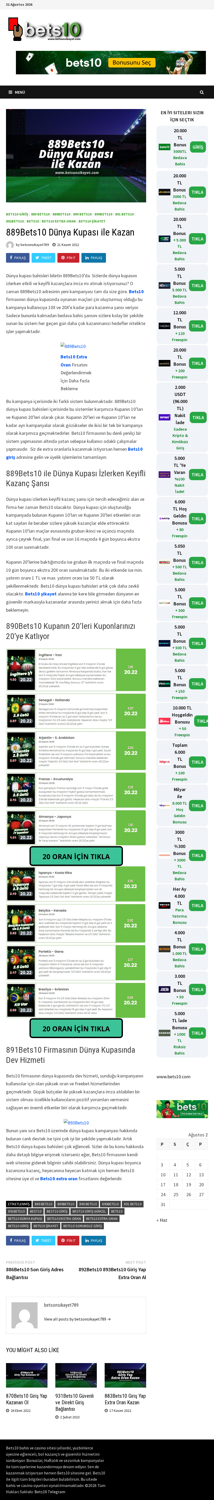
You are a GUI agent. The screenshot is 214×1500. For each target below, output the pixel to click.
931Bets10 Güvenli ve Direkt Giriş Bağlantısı (74, 1402)
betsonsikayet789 (35, 244)
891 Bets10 (124, 214)
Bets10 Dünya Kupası (25, 1218)
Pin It (71, 257)
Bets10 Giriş (17, 214)
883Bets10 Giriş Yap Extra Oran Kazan (125, 1399)
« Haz (162, 1220)
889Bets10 (61, 214)
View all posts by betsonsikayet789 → (77, 1319)
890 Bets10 (82, 214)
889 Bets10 (40, 214)
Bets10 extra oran (59, 1179)
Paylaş (20, 257)
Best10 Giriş (57, 1211)
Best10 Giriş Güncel (89, 1211)
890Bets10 (103, 214)
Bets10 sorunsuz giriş (82, 1226)
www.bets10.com (174, 1077)
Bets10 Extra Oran (59, 221)
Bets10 (33, 221)
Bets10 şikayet (41, 594)
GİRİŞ (198, 147)
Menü (20, 92)
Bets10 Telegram (49, 1491)
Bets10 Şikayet (92, 221)
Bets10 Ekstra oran (64, 1218)
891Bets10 (15, 221)
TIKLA (197, 192)
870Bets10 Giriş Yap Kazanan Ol (26, 1399)
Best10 (35, 1211)
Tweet (46, 257)
